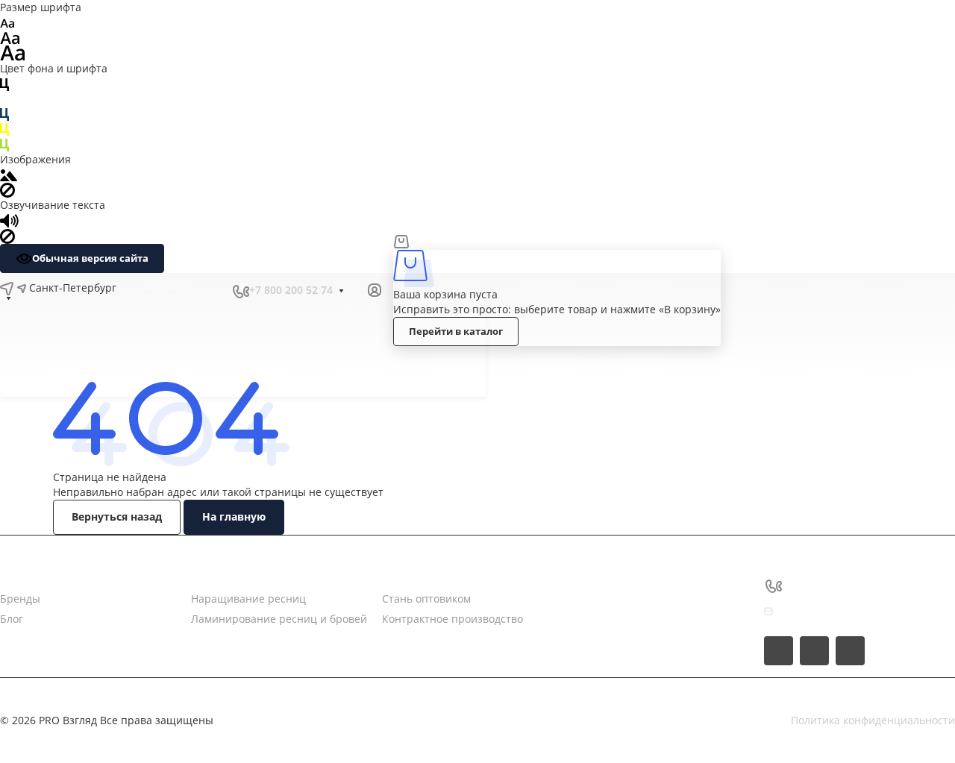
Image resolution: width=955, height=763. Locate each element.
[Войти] (374, 290)
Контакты (406, 584)
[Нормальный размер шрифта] (10, 37)
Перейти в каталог (456, 331)
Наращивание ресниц (248, 598)
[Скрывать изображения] (7, 189)
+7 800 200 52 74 (291, 290)
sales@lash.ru (821, 611)
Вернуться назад (117, 516)
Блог (11, 619)
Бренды (20, 598)
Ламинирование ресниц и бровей (279, 619)
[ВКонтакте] (147, 290)
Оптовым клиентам (396, 351)
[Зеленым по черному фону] (4, 143)
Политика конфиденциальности (873, 720)
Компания (26, 584)
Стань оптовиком (426, 598)
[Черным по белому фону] (4, 83)
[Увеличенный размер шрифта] (12, 52)
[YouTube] (201, 290)
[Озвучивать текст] (9, 220)
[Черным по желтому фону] (4, 129)
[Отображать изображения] (8, 174)
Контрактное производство (452, 619)
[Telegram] (174, 290)
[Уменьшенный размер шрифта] (7, 22)
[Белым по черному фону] (4, 99)
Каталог (211, 584)
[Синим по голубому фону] (4, 114)
